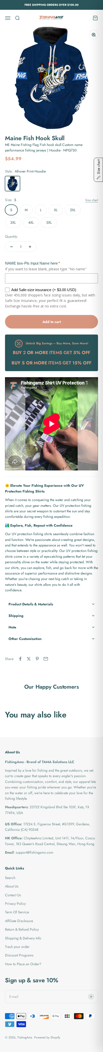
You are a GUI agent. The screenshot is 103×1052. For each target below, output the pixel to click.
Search (10, 877)
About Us (11, 886)
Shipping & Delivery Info (23, 938)
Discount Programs (19, 955)
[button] (51, 604)
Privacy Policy (15, 903)
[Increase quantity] (30, 247)
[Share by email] (46, 659)
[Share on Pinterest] (37, 659)
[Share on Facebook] (20, 659)
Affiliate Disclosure (19, 920)
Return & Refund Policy (22, 929)
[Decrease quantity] (11, 247)
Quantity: (11, 236)
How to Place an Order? (23, 963)
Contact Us (13, 895)
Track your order (17, 946)
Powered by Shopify (47, 1037)
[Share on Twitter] (28, 659)
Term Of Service (17, 912)
